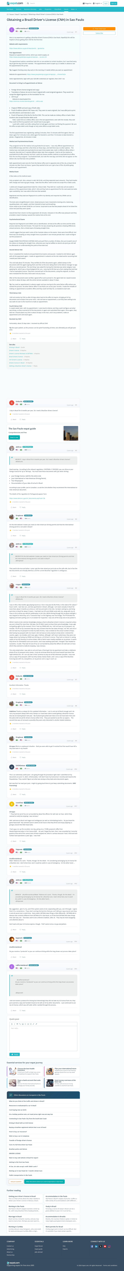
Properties (48, 9)
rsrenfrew (19, 802)
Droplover (19, 515)
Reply (23, 339)
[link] (19, 1024)
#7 (76, 679)
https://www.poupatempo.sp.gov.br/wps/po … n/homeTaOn (46, 74)
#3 (76, 450)
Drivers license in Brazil (17, 363)
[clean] (36, 1024)
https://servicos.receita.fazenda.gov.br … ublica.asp (26, 101)
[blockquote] (17, 1024)
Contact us (10, 1246)
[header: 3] (30, 1024)
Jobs (40, 9)
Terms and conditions (110, 1265)
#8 (76, 706)
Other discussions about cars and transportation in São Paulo (44, 1181)
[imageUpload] (22, 1024)
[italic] (14, 1024)
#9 (76, 741)
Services (18, 9)
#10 (76, 769)
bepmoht (19, 938)
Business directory (30, 9)
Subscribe (99, 33)
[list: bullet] (28, 1024)
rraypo (18, 584)
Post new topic (100, 29)
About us (10, 1252)
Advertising (10, 1249)
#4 (76, 519)
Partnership (10, 1255)
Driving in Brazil (14, 347)
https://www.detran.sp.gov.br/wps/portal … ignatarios (26, 48)
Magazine (88, 3)
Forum (66, 9)
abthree (19, 447)
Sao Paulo (10, 9)
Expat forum (39, 1246)
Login (106, 3)
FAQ (64, 1246)
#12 (76, 853)
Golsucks (19, 401)
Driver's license (14, 350)
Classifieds (57, 9)
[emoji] (25, 1024)
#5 (76, 547)
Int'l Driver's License (15, 360)
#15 (76, 969)
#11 (76, 806)
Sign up (113, 3)
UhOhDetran (20, 765)
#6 (76, 588)
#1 (76, 32)
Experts (65, 1249)
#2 (76, 405)
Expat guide (38, 1249)
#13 (76, 883)
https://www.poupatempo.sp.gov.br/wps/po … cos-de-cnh (28, 57)
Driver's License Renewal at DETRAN (21, 353)
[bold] (11, 1024)
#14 (76, 941)
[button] (33, 1024)
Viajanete (19, 849)
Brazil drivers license (16, 357)
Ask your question (16, 1181)
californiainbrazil (22, 28)
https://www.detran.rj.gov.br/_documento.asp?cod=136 (27, 498)
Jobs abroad (39, 1252)
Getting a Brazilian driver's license (20, 366)
